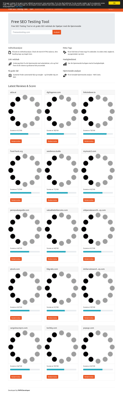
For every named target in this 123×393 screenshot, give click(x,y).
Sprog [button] (110, 9)
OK (114, 3)
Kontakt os (49, 9)
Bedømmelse (39, 9)
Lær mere (18, 6)
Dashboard (58, 9)
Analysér (57, 32)
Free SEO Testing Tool (17, 9)
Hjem (31, 9)
